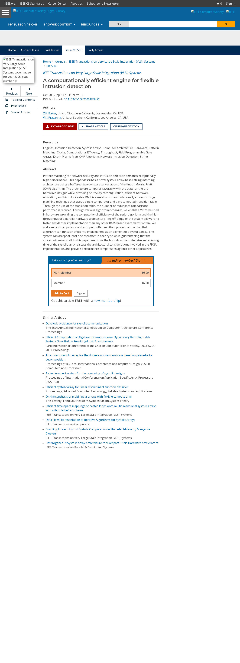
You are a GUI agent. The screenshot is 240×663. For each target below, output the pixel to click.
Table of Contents (22, 100)
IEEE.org (10, 3)
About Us (77, 3)
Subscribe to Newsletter (103, 3)
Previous (12, 93)
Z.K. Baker (49, 113)
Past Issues (51, 50)
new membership (107, 300)
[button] (219, 3)
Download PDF (62, 126)
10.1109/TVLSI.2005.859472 (82, 99)
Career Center (57, 3)
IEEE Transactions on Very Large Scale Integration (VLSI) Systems (112, 61)
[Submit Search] (226, 24)
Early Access (95, 50)
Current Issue (30, 50)
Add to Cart (61, 293)
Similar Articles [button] (20, 112)
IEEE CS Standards (32, 3)
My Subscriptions (23, 24)
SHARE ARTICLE (95, 126)
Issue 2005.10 (73, 50)
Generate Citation (126, 126)
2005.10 (52, 66)
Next (29, 93)
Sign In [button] (230, 3)
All (118, 24)
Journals (60, 61)
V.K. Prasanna (52, 118)
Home (12, 50)
